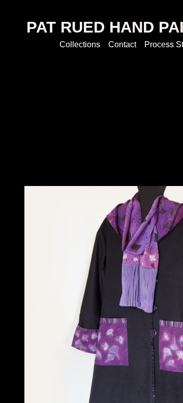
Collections (79, 44)
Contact (122, 44)
